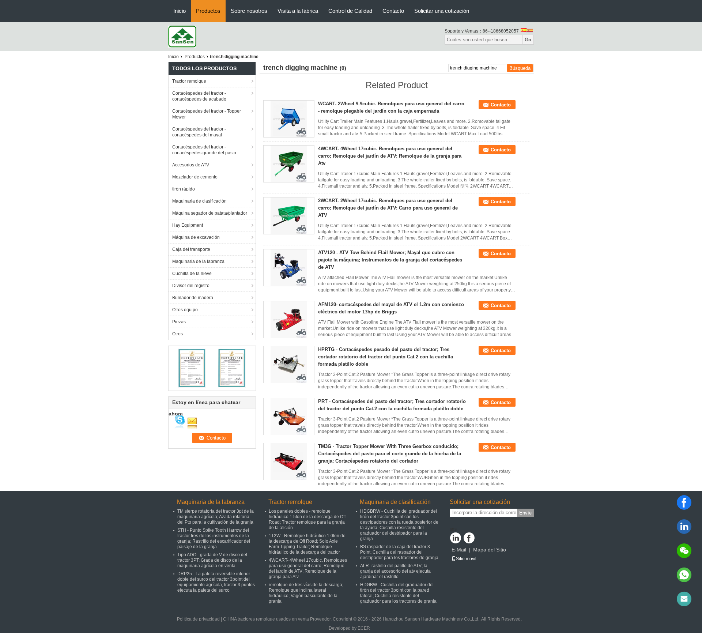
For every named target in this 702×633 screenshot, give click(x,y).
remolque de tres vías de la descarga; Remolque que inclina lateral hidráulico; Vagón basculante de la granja (306, 593)
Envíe (525, 513)
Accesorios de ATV (190, 164)
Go (528, 39)
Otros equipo (185, 309)
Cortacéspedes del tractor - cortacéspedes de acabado (199, 96)
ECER (364, 628)
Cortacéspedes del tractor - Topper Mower (206, 114)
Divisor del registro (191, 285)
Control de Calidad (350, 11)
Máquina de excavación (196, 237)
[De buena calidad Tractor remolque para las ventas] (192, 367)
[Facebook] (684, 502)
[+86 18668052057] (684, 574)
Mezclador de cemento (195, 177)
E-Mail (459, 550)
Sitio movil (466, 558)
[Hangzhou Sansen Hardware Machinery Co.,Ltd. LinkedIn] (455, 537)
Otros (177, 333)
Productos (208, 11)
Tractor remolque (189, 81)
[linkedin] (684, 526)
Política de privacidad (198, 619)
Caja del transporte (191, 249)
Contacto (393, 11)
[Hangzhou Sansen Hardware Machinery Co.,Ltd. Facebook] (469, 537)
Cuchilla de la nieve (192, 273)
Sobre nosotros (249, 11)
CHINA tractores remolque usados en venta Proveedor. (278, 619)
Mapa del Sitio (489, 550)
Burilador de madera (192, 297)
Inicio (179, 11)
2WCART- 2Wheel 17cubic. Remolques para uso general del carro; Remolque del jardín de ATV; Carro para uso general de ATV (388, 208)
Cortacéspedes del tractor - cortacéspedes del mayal (199, 132)
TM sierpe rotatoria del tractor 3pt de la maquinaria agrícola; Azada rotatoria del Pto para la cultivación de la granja (215, 517)
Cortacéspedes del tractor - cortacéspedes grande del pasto (204, 149)
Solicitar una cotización (441, 11)
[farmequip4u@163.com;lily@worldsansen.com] (684, 599)
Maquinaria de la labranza (198, 261)
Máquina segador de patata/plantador (209, 213)
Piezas (179, 321)
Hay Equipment (187, 225)
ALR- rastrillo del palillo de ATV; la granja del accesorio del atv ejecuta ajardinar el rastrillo (395, 571)
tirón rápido (183, 189)
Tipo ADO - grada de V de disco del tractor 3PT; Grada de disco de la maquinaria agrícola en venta (212, 560)
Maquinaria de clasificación (199, 201)
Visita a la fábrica (298, 11)
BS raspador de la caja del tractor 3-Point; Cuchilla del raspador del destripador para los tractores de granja (399, 552)
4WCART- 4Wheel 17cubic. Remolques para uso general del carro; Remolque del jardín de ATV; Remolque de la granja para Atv (389, 156)
